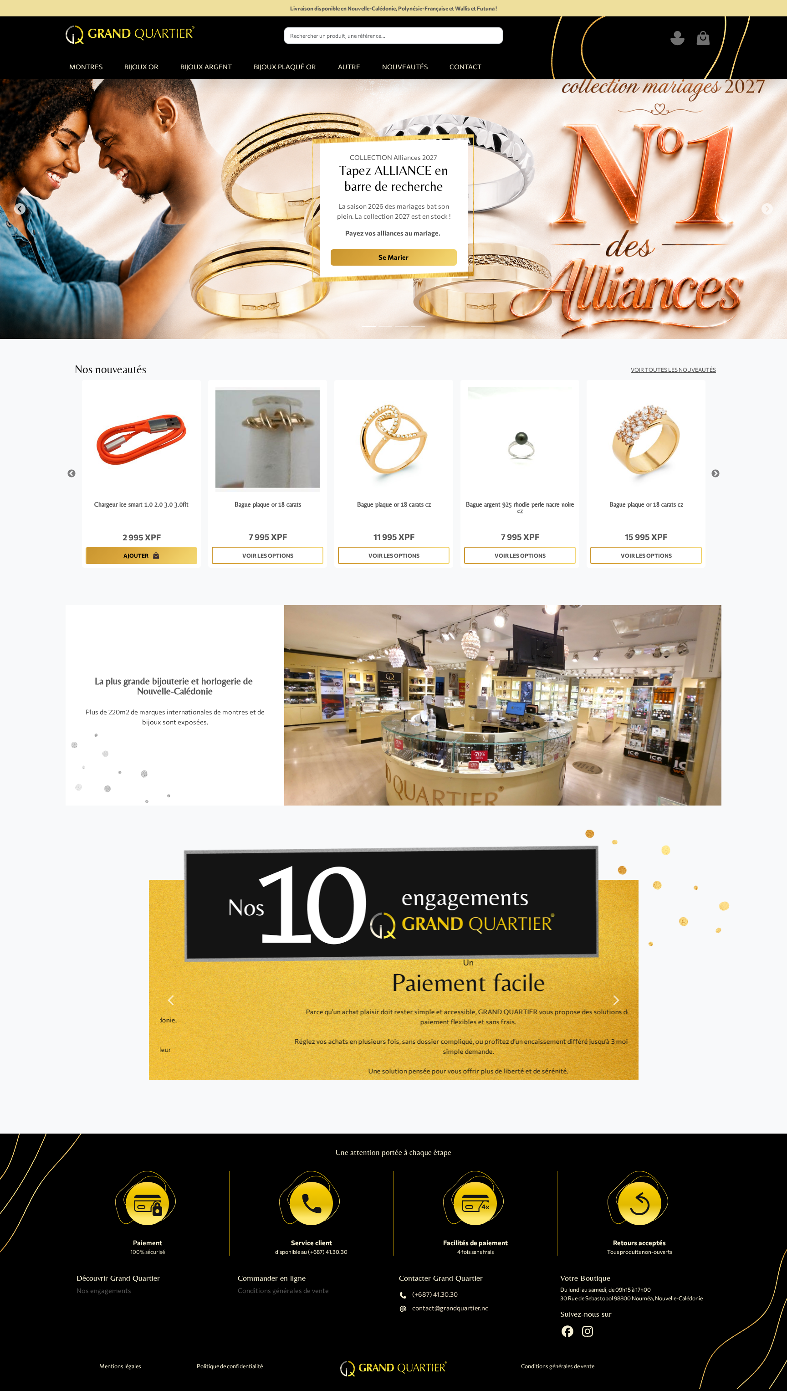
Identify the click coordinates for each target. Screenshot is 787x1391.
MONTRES (85, 66)
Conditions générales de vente (283, 1290)
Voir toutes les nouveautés (673, 369)
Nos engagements (104, 1290)
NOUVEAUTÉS (405, 66)
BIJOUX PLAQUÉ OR (285, 66)
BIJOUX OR (141, 66)
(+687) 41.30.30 (434, 1295)
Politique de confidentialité (230, 1366)
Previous (71, 473)
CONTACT (465, 66)
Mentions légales (120, 1366)
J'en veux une (226, 265)
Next (715, 473)
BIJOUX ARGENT (206, 66)
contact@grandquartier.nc (449, 1308)
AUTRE (349, 66)
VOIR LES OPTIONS (267, 555)
